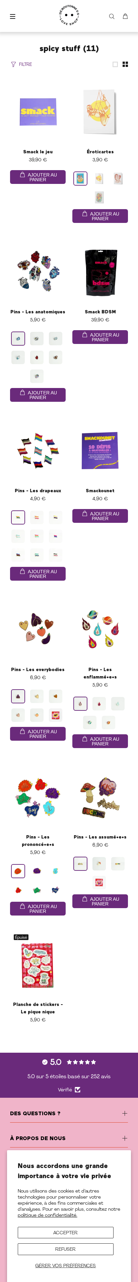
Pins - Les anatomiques (37, 312)
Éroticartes (100, 152)
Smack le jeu (38, 152)
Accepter (65, 1233)
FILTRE (25, 64)
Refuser (65, 1249)
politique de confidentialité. (47, 1215)
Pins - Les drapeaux (38, 491)
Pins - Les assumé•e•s (100, 837)
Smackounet (100, 491)
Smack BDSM (100, 312)
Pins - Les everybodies (38, 669)
